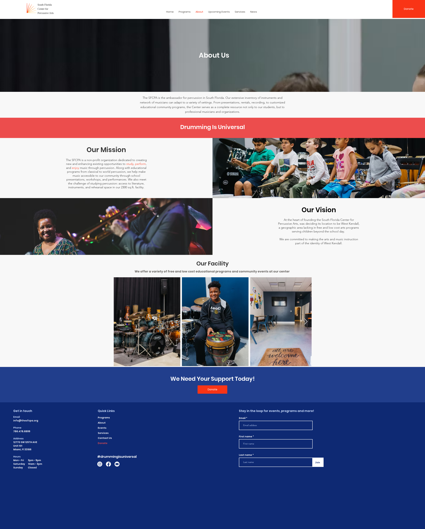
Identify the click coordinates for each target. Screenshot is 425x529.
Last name (245, 455)
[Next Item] (306, 321)
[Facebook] (108, 464)
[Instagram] (99, 464)
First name (245, 436)
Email (242, 418)
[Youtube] (117, 464)
